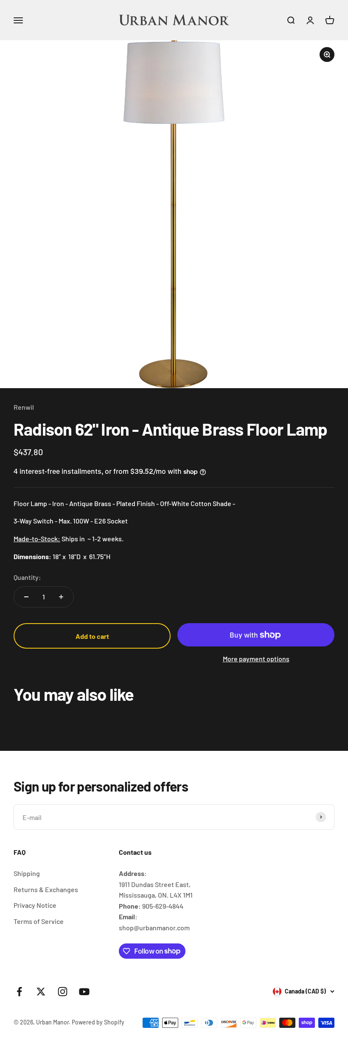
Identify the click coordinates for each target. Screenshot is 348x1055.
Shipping (27, 873)
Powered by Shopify (98, 1022)
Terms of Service (39, 921)
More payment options (256, 659)
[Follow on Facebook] (19, 991)
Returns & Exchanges (46, 889)
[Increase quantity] (61, 597)
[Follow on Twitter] (41, 991)
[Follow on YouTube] (84, 991)
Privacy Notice (35, 905)
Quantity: (27, 577)
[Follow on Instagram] (62, 991)
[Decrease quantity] (26, 597)
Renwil (24, 407)
